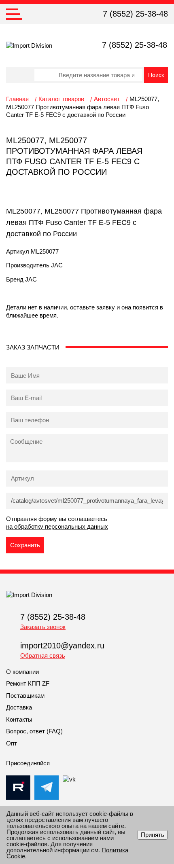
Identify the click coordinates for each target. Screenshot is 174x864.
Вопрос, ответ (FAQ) (34, 731)
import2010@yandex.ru (62, 645)
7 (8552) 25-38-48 (135, 13)
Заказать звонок (43, 626)
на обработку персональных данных (57, 526)
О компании (22, 671)
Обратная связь (42, 655)
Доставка (19, 707)
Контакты (19, 719)
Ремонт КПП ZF (27, 683)
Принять (152, 834)
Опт (11, 743)
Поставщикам (25, 695)
